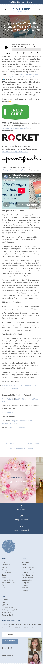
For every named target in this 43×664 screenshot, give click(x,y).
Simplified (10, 655)
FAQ (3, 602)
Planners (5, 567)
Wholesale (25, 588)
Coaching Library (28, 575)
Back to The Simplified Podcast (21, 449)
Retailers (25, 590)
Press (24, 565)
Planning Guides (28, 567)
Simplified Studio (28, 572)
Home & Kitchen (8, 580)
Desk (4, 575)
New (3, 562)
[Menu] (2, 9)
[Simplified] (21, 9)
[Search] (7, 9)
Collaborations (27, 580)
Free (3, 588)
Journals (5, 570)
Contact (5, 605)
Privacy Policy (7, 612)
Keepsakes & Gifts (8, 583)
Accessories (6, 572)
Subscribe (10, 641)
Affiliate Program (28, 577)
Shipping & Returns (9, 607)
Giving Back (26, 583)
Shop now (30, 2)
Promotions (6, 600)
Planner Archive (27, 570)
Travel (4, 577)
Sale (3, 585)
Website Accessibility (10, 610)
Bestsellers (6, 565)
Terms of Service (8, 615)
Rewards (25, 585)
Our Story (25, 562)
